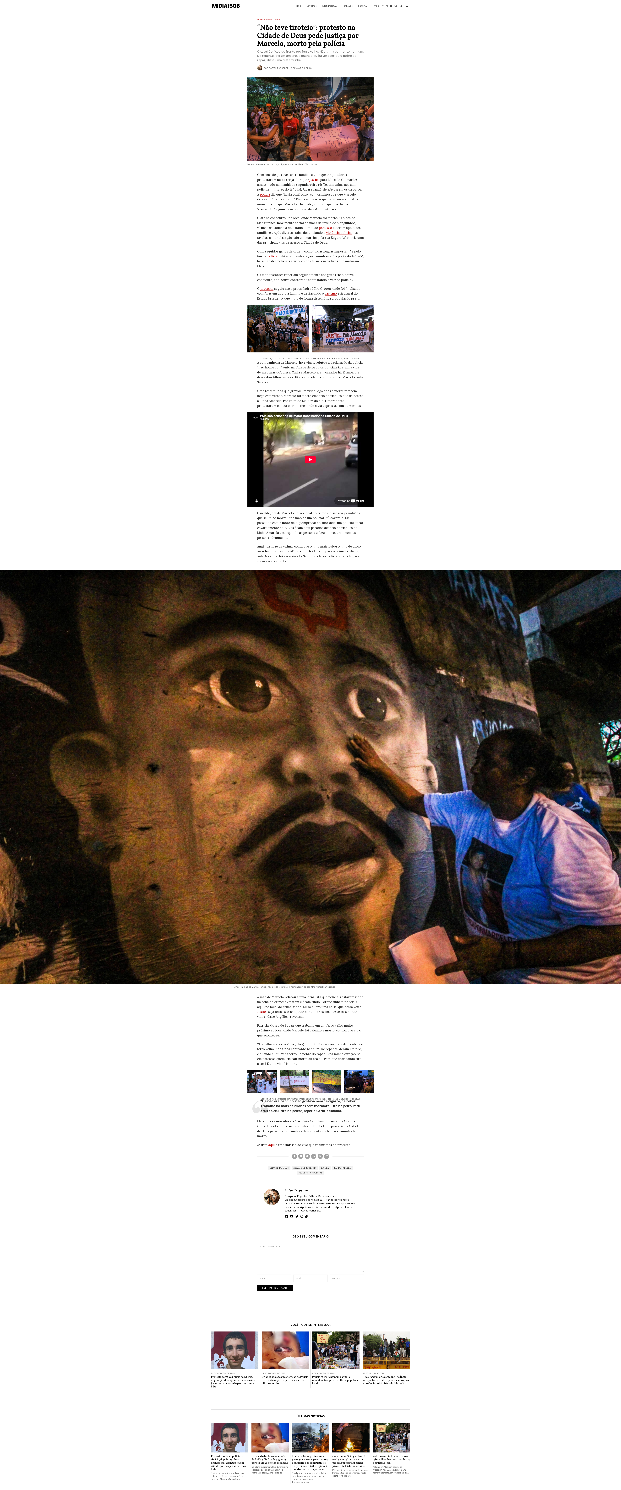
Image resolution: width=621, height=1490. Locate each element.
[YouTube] (391, 6)
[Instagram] (386, 6)
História (362, 6)
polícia (265, 194)
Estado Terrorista (304, 1168)
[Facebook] (382, 6)
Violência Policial (310, 1173)
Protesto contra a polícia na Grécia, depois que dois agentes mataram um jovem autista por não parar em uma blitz (233, 1381)
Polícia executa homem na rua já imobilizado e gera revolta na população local (335, 1380)
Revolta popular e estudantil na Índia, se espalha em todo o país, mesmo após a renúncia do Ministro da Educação (386, 1380)
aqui (271, 1145)
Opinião (347, 6)
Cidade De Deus (279, 1168)
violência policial (339, 233)
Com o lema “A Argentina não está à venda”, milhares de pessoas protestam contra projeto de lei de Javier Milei (349, 1461)
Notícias (311, 6)
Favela (325, 1168)
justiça (314, 180)
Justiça (262, 1012)
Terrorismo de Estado (269, 19)
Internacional (329, 6)
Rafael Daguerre (296, 1190)
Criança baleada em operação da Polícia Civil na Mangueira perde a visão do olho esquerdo (285, 1380)
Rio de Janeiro (342, 1168)
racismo (331, 293)
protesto (325, 228)
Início (298, 6)
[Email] (396, 6)
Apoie (376, 6)
